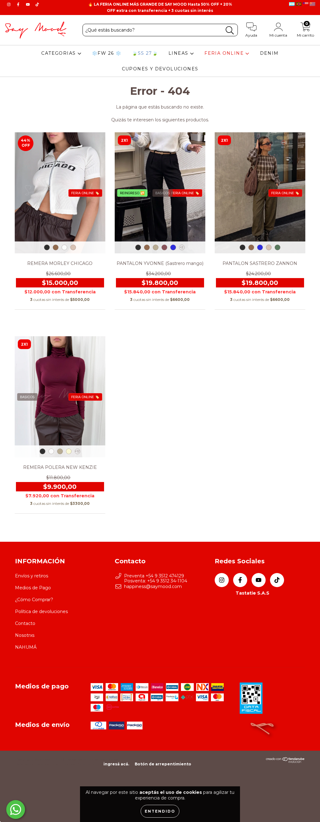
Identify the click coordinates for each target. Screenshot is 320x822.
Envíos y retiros (31, 576)
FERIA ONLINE (224, 53)
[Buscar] (229, 30)
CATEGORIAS (59, 53)
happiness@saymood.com (153, 586)
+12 (77, 451)
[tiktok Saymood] (37, 4)
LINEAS (179, 53)
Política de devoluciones (41, 611)
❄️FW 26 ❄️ (106, 53)
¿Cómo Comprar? (34, 599)
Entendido (160, 811)
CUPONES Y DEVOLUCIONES (160, 69)
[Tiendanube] (285, 761)
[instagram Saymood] (9, 4)
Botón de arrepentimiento (163, 764)
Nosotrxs (24, 635)
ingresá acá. (116, 764)
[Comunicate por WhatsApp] (15, 809)
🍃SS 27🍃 (145, 53)
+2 (181, 247)
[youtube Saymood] (28, 4)
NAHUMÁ (26, 647)
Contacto (25, 623)
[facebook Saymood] (18, 4)
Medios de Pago (33, 588)
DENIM (269, 53)
